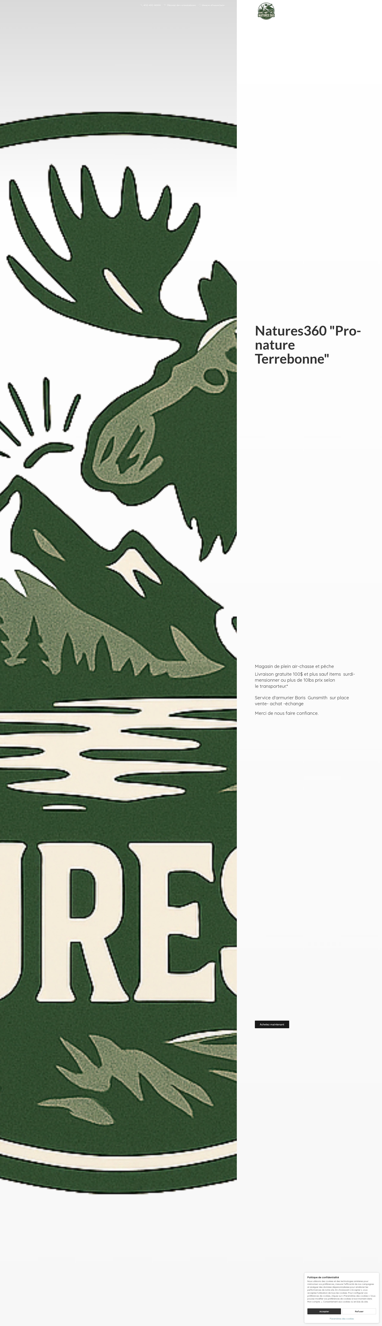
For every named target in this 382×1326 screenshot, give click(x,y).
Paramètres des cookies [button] (342, 1318)
